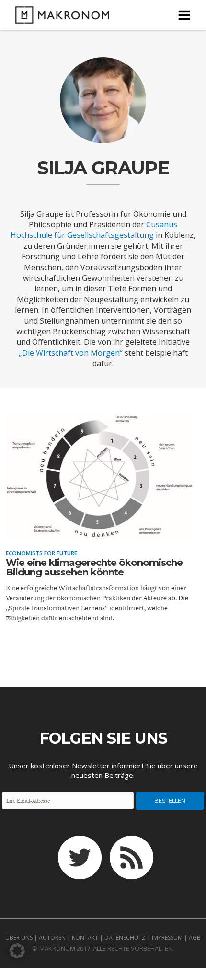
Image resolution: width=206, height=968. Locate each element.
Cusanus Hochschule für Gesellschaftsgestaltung (94, 229)
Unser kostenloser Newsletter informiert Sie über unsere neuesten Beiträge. (103, 770)
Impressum (167, 938)
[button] (17, 951)
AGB (195, 938)
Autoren (52, 938)
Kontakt (85, 938)
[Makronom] (59, 17)
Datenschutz (125, 938)
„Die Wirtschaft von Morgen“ (71, 353)
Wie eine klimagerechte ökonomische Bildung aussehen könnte (94, 567)
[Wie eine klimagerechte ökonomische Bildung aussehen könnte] (100, 533)
